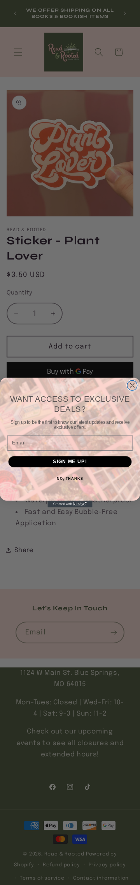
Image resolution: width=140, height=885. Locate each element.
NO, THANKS (70, 479)
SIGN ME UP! (70, 461)
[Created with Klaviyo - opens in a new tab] (69, 504)
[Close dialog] (132, 385)
